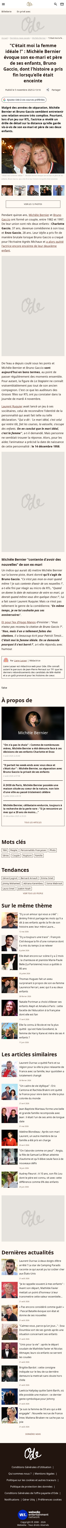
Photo (53, 850)
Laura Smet (8, 888)
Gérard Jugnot (10, 878)
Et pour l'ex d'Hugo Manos (19, 622)
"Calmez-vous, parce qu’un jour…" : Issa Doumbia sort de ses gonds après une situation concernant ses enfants (41, 1330)
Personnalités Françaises (33, 850)
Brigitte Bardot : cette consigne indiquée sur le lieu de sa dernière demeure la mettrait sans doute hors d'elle (40, 1374)
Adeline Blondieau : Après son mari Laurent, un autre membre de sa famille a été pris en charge (39, 1136)
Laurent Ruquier (12, 406)
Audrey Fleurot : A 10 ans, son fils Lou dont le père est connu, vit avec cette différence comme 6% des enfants (40, 1178)
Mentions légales (44, 1473)
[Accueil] (29, 4)
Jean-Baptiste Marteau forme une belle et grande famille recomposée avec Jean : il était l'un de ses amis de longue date (41, 1115)
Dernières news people (20, 38)
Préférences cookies (50, 1499)
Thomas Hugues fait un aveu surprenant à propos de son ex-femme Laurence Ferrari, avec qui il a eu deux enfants (41, 985)
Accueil (5, 38)
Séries (6, 855)
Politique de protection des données (31, 1486)
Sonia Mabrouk (54, 883)
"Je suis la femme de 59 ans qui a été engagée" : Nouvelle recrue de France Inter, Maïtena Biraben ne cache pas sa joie (41, 1415)
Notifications (11, 1499)
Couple (16, 855)
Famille (39, 855)
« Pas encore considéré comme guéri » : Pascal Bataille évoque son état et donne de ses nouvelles (41, 1311)
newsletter (62, 4)
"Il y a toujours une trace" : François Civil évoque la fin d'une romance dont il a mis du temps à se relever (41, 941)
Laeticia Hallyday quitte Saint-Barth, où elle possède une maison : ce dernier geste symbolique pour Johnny (41, 1395)
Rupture (27, 855)
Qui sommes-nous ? (19, 1473)
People (13, 850)
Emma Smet (47, 878)
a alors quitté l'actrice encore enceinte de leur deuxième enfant (33, 246)
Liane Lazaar (20, 660)
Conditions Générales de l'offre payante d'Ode (31, 1493)
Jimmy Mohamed (11, 883)
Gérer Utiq (29, 1499)
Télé (5, 850)
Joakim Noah (24, 888)
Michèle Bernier (39, 38)
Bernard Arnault (29, 878)
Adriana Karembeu (33, 883)
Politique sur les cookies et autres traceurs (31, 1480)
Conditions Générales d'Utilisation (31, 1467)
